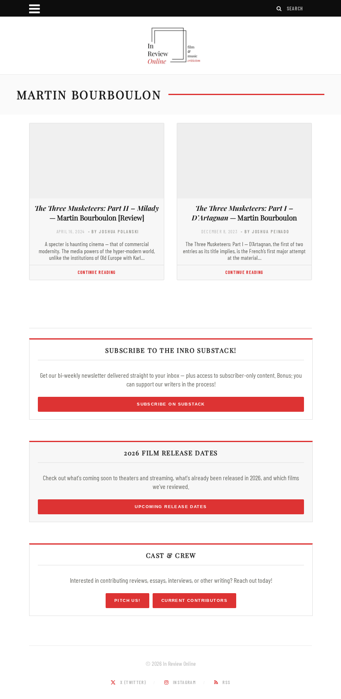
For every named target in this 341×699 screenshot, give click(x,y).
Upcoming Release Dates (171, 506)
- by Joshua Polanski (113, 231)
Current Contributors (194, 600)
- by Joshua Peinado (265, 231)
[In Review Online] (170, 46)
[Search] (279, 8)
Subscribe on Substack (171, 404)
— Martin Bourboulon (244, 212)
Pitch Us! (127, 600)
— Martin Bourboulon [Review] (97, 212)
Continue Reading (97, 272)
